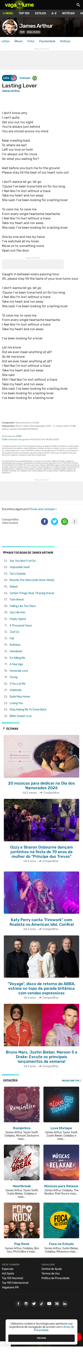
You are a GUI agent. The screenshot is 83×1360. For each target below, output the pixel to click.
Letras (5, 41)
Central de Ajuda (52, 1269)
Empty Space (18, 619)
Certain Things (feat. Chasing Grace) (32, 593)
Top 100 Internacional (15, 1282)
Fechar (41, 1338)
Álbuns (18, 41)
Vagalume (19, 5)
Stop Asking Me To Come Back (28, 709)
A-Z (54, 13)
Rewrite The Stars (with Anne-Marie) (32, 580)
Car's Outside (18, 573)
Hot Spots (8, 1273)
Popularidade (47, 41)
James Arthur (36, 26)
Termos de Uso (51, 1273)
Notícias (68, 13)
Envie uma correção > (43, 509)
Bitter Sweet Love (21, 716)
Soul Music (33, 32)
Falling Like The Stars (23, 606)
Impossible (20, 567)
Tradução (24, 77)
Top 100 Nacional (12, 1278)
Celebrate (16, 690)
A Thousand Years (21, 625)
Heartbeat (16, 651)
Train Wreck (17, 599)
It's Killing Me (17, 658)
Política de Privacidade (55, 1278)
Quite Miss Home (20, 696)
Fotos (30, 41)
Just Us (14, 632)
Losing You (16, 703)
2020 (19, 436)
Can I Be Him (17, 612)
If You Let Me (17, 683)
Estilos (40, 13)
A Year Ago (16, 664)
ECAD (5, 439)
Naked (14, 586)
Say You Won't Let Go (23, 560)
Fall (12, 638)
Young (13, 677)
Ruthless (15, 644)
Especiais (8, 1269)
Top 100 (24, 13)
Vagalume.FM (70, 1080)
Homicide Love (19, 670)
